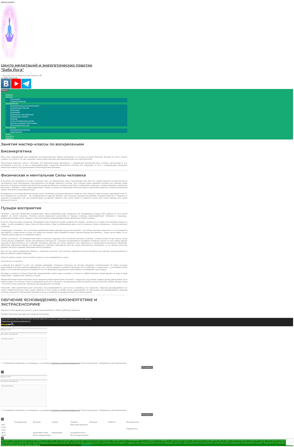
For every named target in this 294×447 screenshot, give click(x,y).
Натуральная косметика (20, 130)
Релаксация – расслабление (22, 114)
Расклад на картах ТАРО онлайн (23, 123)
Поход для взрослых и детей (22, 121)
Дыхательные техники (19, 117)
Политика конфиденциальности (15, 321)
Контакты (10, 136)
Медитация (15, 110)
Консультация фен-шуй (19, 125)
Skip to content (7, 2)
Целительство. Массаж (19, 108)
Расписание (15, 99)
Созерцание (15, 112)
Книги (8, 134)
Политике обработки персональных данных (60, 445)
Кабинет (9, 138)
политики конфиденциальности (65, 363)
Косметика (11, 127)
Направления (12, 103)
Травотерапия (16, 132)
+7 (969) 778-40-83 (9, 78)
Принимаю (86, 445)
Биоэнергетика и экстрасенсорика (24, 106)
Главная (9, 95)
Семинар (13, 119)
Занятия (9, 97)
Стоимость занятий (18, 101)
